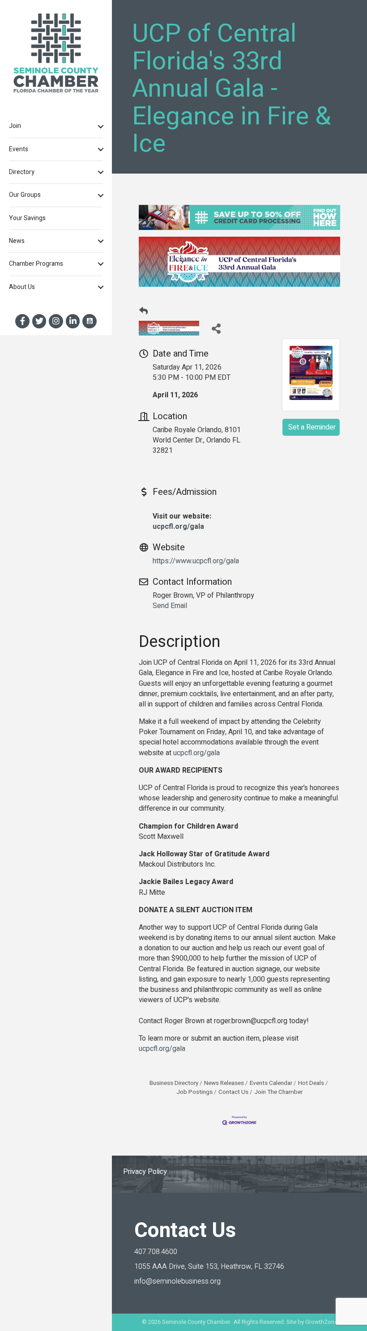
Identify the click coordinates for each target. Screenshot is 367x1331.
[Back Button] (143, 312)
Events (18, 149)
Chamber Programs (36, 263)
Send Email (170, 605)
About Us (22, 287)
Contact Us (233, 1092)
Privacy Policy (145, 1171)
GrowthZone (321, 1322)
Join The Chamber (278, 1092)
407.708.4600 (155, 1251)
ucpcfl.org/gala (178, 526)
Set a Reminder (312, 427)
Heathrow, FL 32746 (209, 1266)
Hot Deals (311, 1083)
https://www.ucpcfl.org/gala (196, 561)
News (17, 241)
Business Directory (173, 1083)
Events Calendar (271, 1083)
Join (15, 126)
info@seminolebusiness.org (177, 1281)
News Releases (224, 1083)
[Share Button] (216, 328)
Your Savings (27, 218)
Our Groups (25, 195)
